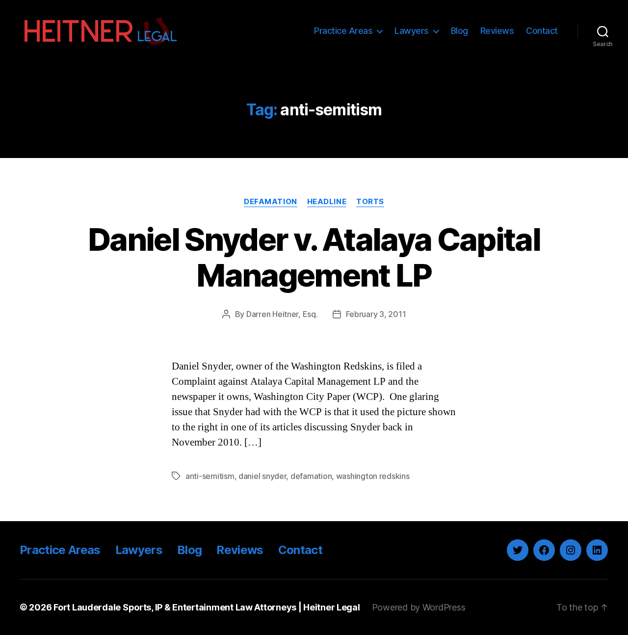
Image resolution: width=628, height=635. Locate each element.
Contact (542, 31)
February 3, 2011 (376, 314)
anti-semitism (210, 476)
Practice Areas (343, 31)
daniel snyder (262, 476)
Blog (459, 31)
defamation (311, 476)
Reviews (497, 31)
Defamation (270, 201)
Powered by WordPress (419, 607)
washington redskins (373, 476)
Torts (370, 201)
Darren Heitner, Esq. (282, 314)
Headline (326, 201)
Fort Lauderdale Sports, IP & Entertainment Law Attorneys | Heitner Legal (206, 607)
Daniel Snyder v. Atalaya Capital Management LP (314, 257)
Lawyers (411, 31)
